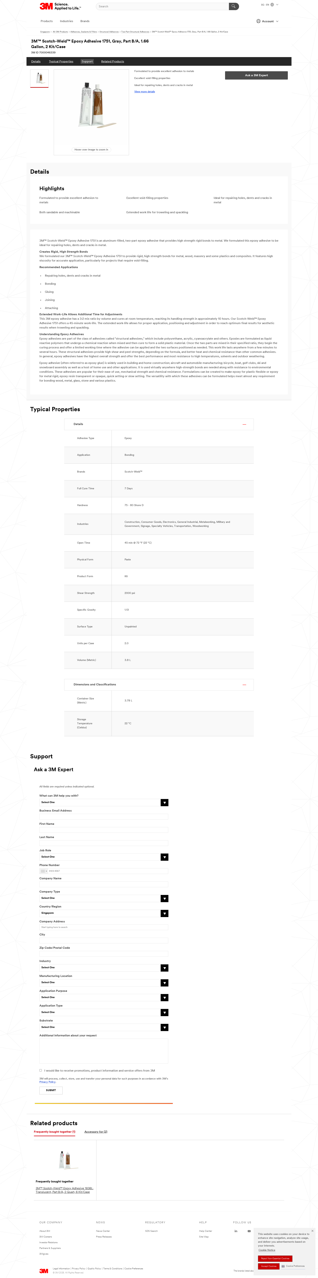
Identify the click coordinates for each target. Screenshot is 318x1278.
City (42, 934)
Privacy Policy (47, 1082)
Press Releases (104, 1237)
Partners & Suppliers (50, 1248)
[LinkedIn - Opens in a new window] (236, 1231)
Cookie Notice (267, 1250)
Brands (84, 21)
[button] (293, 1266)
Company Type (49, 891)
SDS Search (151, 1231)
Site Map (204, 1237)
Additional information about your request (68, 1035)
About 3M (44, 1231)
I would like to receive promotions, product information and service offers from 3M (99, 1070)
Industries (66, 21)
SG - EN (265, 5)
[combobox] (44, 871)
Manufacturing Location (55, 976)
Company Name (50, 878)
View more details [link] (144, 91)
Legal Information (61, 1269)
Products (47, 21)
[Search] (234, 6)
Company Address (52, 921)
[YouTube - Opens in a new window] (249, 1231)
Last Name (46, 837)
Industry (45, 961)
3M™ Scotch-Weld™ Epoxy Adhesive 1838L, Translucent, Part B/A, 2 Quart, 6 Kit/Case (65, 1190)
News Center (103, 1231)
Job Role (45, 850)
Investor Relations (48, 1242)
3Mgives (43, 1254)
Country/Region (50, 906)
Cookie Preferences (133, 1269)
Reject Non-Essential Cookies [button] (275, 1259)
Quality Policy (94, 1269)
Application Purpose (53, 991)
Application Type (51, 1005)
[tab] (54, 1132)
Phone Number (49, 865)
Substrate (46, 1020)
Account (267, 21)
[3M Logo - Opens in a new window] (61, 6)
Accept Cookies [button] (268, 1266)
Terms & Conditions (112, 1269)
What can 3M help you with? (58, 795)
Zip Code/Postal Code (54, 948)
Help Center (205, 1231)
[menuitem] (36, 61)
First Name (46, 824)
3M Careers (45, 1237)
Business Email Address (55, 810)
